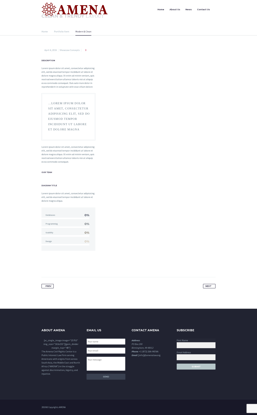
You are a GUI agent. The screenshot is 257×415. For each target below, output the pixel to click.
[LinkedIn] (66, 267)
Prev (48, 286)
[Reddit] (71, 267)
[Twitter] (49, 267)
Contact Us (203, 9)
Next (208, 286)
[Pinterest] (55, 267)
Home (161, 9)
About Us (175, 9)
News (188, 9)
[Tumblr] (60, 267)
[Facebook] (44, 267)
